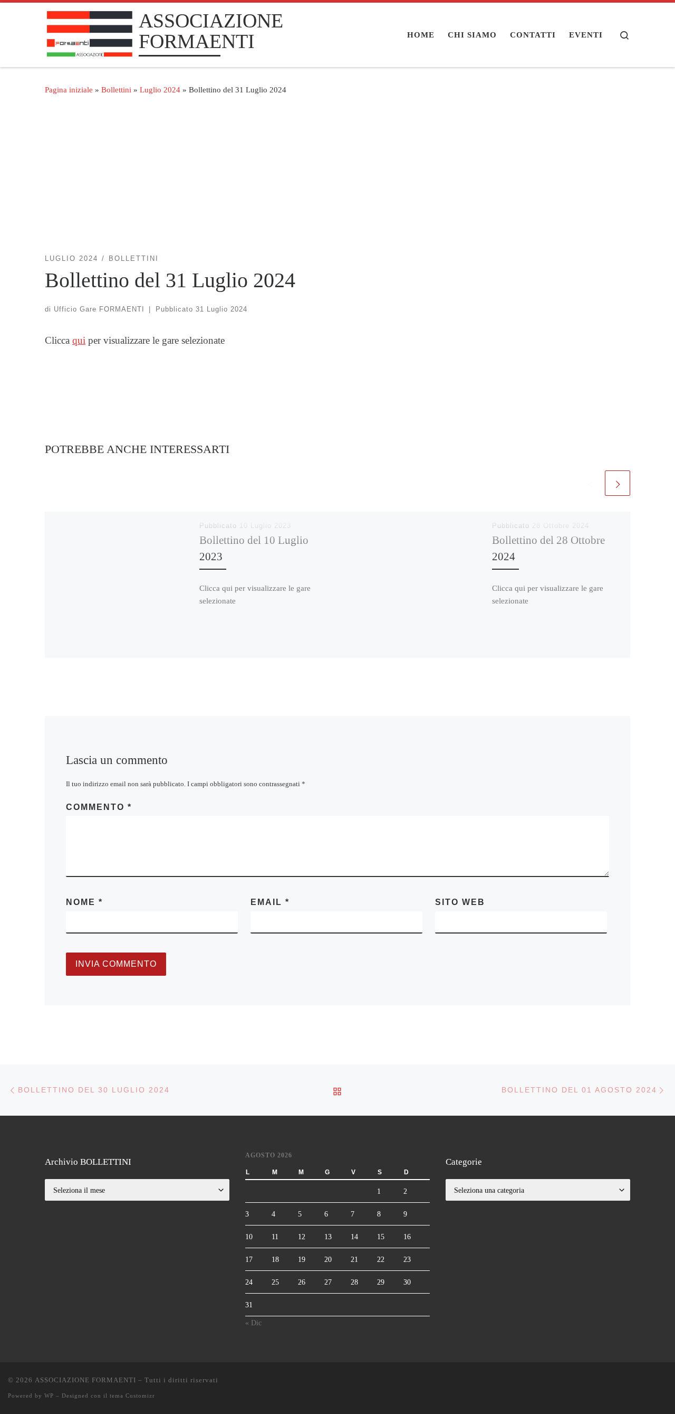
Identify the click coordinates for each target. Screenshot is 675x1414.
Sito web (460, 902)
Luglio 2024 (160, 89)
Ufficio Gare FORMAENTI (99, 309)
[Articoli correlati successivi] (617, 483)
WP (49, 1395)
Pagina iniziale (69, 89)
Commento (99, 807)
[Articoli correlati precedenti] (590, 483)
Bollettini (116, 89)
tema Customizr (132, 1395)
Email (270, 902)
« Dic (253, 1322)
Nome (84, 902)
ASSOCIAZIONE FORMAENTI (85, 1380)
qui (78, 340)
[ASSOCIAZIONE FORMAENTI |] (90, 33)
